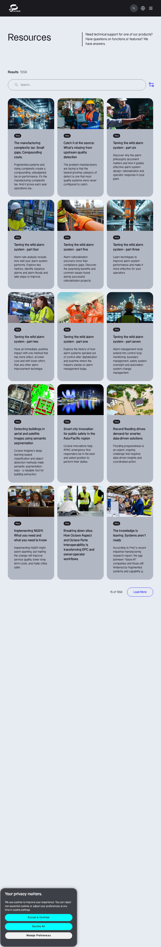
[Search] (133, 8)
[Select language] (143, 10)
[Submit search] (16, 85)
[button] (150, 8)
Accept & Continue (38, 917)
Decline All (38, 926)
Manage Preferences (39, 935)
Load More (140, 592)
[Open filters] (151, 84)
